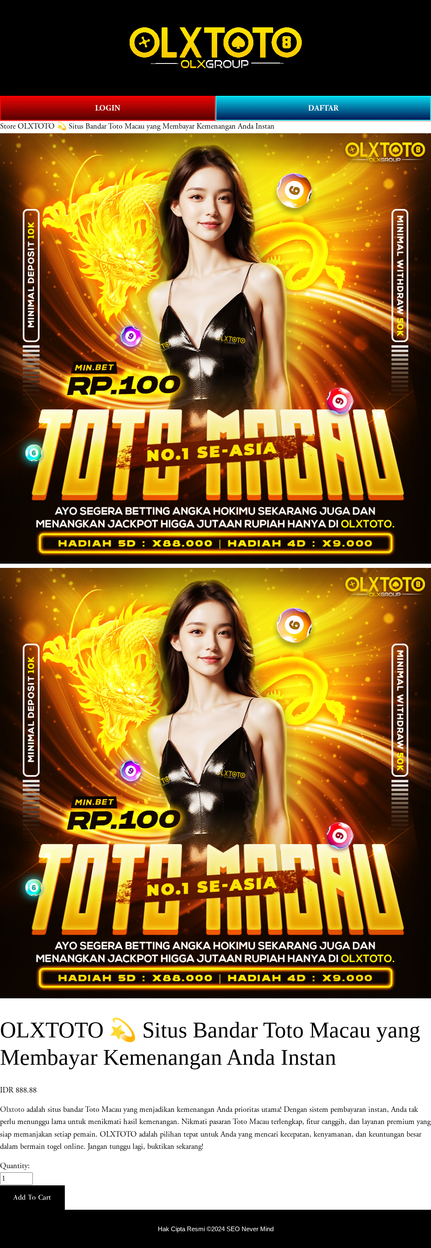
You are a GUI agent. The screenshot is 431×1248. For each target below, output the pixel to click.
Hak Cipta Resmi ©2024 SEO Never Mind (216, 1229)
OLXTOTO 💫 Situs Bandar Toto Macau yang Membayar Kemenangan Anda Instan (146, 126)
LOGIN (107, 108)
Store (8, 126)
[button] (32, 1197)
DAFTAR (323, 108)
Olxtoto (12, 1110)
